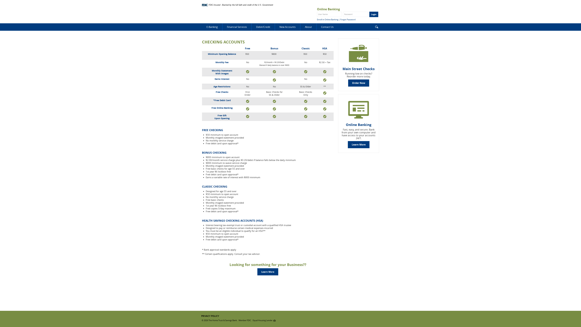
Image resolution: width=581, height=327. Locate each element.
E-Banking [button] (212, 27)
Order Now (358, 83)
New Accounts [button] (287, 27)
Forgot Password (348, 19)
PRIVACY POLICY (210, 316)
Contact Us (327, 27)
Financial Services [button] (237, 27)
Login (373, 14)
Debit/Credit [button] (263, 27)
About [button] (308, 27)
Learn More (267, 271)
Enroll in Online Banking (327, 19)
